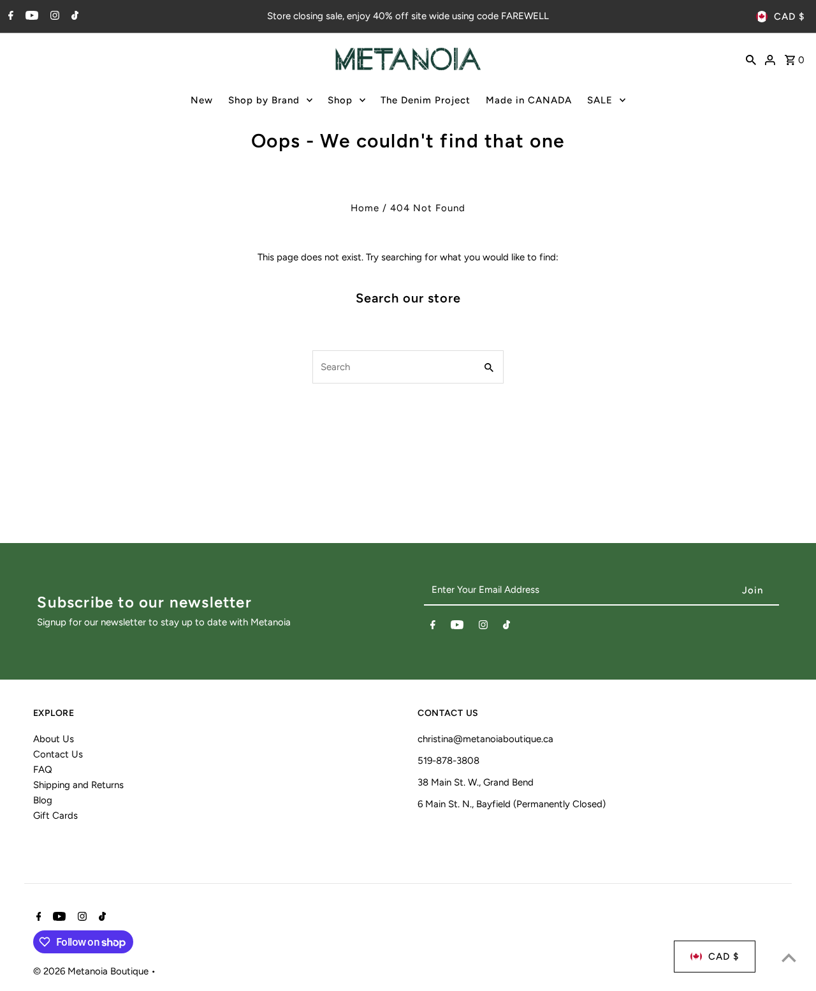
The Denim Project (425, 100)
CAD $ (789, 16)
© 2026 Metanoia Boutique (92, 971)
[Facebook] (9, 16)
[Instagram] (53, 16)
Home (365, 208)
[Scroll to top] (789, 957)
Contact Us (58, 754)
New (202, 100)
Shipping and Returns (78, 785)
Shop (340, 100)
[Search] (751, 59)
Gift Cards (55, 815)
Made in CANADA (529, 100)
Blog (42, 800)
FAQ (42, 769)
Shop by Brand (264, 100)
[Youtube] (30, 16)
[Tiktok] (73, 16)
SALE (600, 100)
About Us (53, 739)
